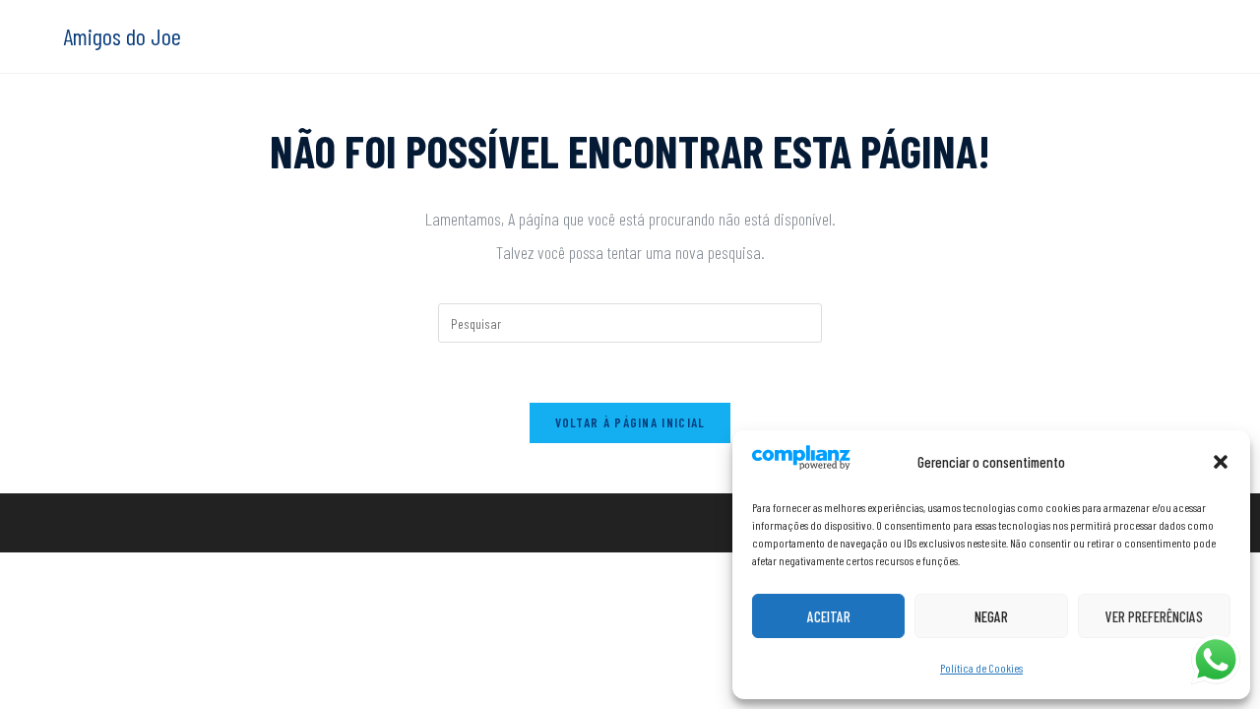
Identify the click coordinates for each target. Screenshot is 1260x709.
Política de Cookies (981, 668)
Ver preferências (1154, 616)
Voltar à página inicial (630, 422)
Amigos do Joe (122, 36)
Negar (991, 616)
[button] (1220, 462)
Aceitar (828, 616)
